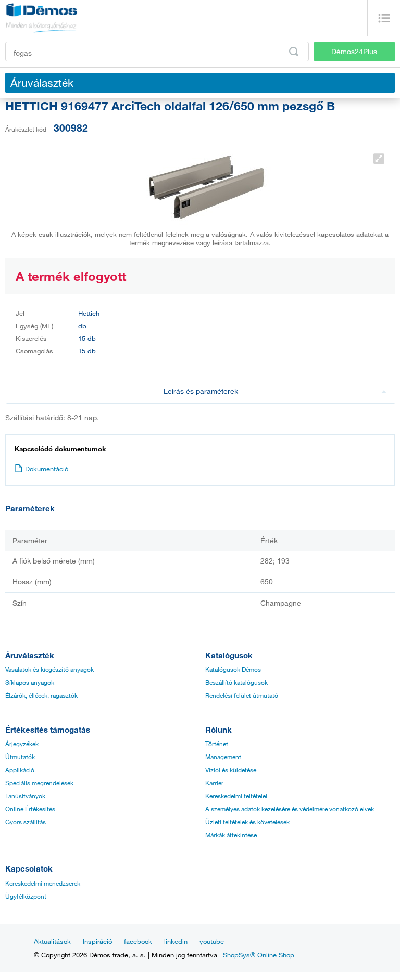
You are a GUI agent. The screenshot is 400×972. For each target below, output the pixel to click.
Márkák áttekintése (231, 834)
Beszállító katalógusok (236, 682)
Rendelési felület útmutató (241, 695)
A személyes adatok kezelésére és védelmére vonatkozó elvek (289, 808)
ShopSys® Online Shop (258, 955)
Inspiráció (97, 941)
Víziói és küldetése (230, 769)
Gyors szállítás (25, 821)
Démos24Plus (354, 51)
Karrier (214, 782)
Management (223, 756)
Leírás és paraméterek (201, 391)
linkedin (176, 941)
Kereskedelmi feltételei (236, 795)
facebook (138, 941)
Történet (216, 743)
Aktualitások (52, 941)
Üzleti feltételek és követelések (247, 821)
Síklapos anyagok (29, 682)
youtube (211, 941)
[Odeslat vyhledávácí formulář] (293, 51)
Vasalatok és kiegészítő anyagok (49, 669)
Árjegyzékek (22, 743)
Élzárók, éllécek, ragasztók (41, 695)
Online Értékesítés (30, 808)
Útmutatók (20, 756)
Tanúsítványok (25, 795)
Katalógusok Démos (233, 669)
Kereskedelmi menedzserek (42, 883)
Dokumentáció (46, 469)
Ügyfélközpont (25, 896)
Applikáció (19, 769)
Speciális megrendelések (39, 782)
